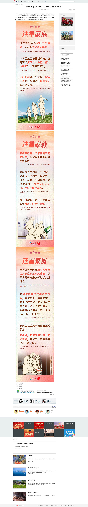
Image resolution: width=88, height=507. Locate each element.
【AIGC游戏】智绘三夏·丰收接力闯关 (24, 443)
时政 (22, 1)
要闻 (19, 4)
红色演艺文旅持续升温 (33, 492)
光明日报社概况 (40, 505)
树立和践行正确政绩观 (69, 423)
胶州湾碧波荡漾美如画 (33, 468)
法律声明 (61, 505)
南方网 (42, 9)
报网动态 (51, 505)
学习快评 (63, 55)
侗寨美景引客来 (31, 480)
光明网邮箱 (67, 505)
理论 (32, 1)
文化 (35, 1)
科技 (39, 1)
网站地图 (72, 505)
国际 (25, 1)
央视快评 (66, 55)
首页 (14, 4)
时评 (28, 1)
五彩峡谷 (30, 455)
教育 (42, 1)
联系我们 (56, 505)
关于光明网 (46, 505)
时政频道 (16, 4)
